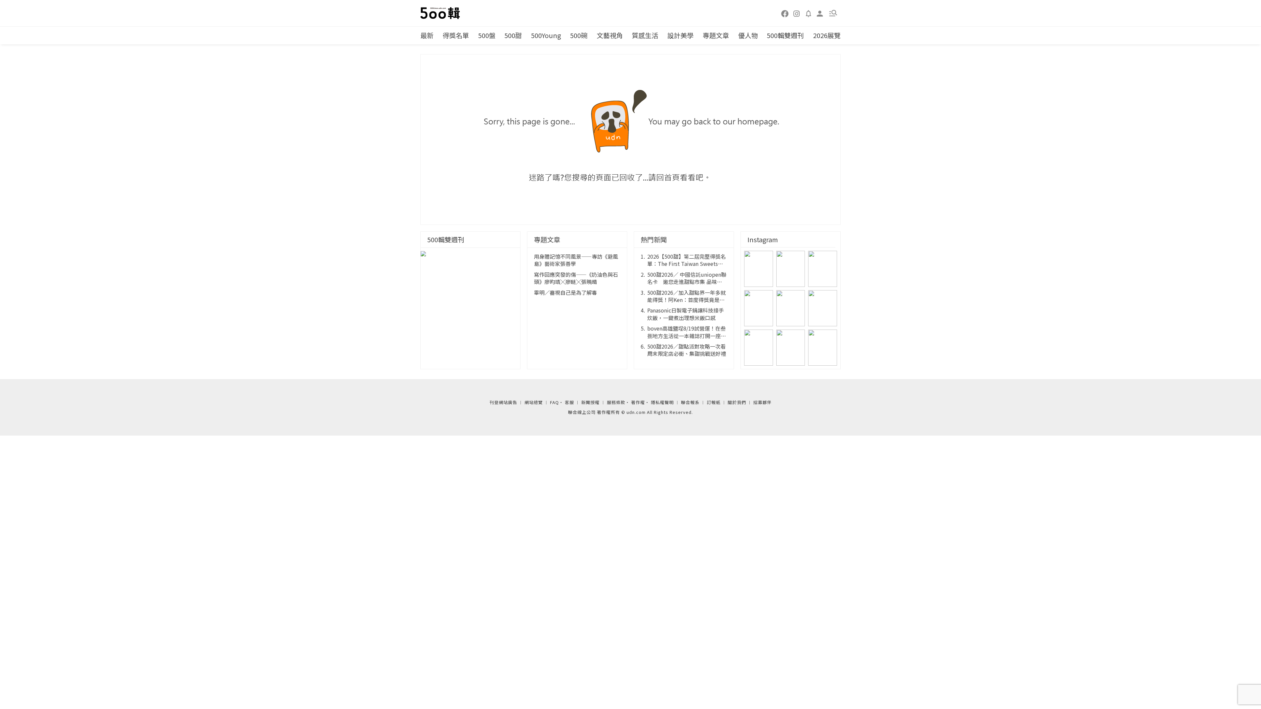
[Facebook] (785, 13)
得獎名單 (456, 35)
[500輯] (441, 13)
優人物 (748, 35)
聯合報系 (690, 402)
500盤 (487, 35)
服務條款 (616, 402)
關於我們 (737, 402)
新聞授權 (590, 402)
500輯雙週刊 (785, 35)
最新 (426, 35)
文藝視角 (610, 35)
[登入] (820, 13)
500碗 (578, 35)
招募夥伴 (762, 402)
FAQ (554, 402)
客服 (569, 402)
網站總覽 (533, 402)
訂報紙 (713, 402)
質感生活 (645, 35)
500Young (546, 35)
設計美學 (680, 35)
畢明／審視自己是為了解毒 (565, 292)
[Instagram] (796, 13)
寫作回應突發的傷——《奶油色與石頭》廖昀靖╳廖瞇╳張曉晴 (576, 278)
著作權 (638, 402)
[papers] (808, 13)
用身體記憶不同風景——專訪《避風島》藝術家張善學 (576, 260)
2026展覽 (827, 35)
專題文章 (716, 35)
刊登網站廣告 (503, 402)
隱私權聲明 (662, 402)
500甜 (513, 35)
